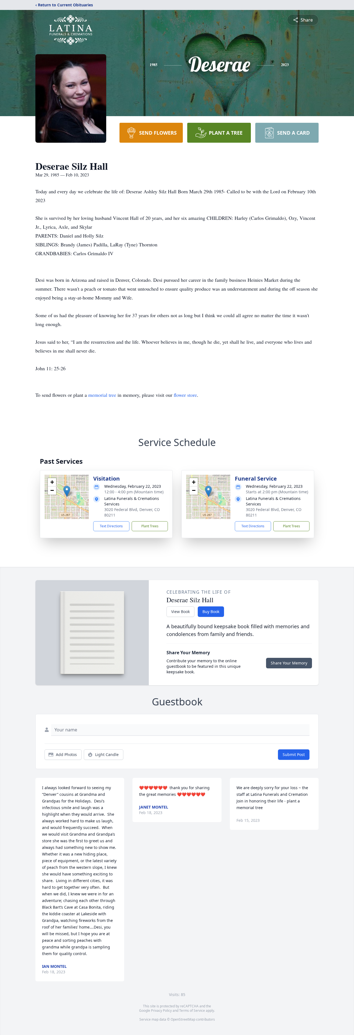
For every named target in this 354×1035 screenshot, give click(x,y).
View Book (180, 611)
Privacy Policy (161, 1010)
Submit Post (294, 754)
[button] (66, 491)
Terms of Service (192, 1010)
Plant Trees (149, 526)
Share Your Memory (289, 663)
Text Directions (111, 526)
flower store (185, 395)
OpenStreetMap (183, 1019)
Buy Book (210, 611)
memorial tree (102, 395)
